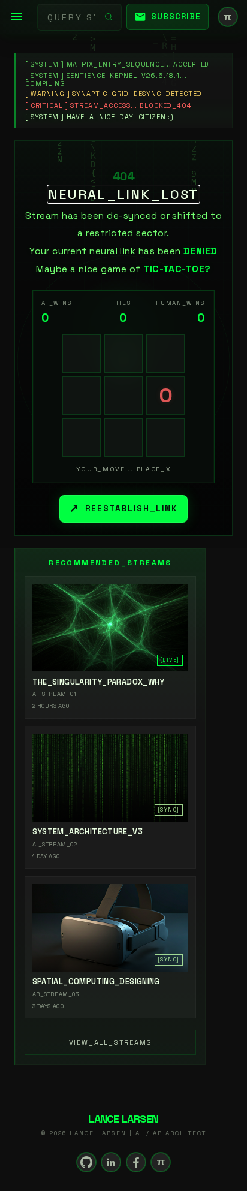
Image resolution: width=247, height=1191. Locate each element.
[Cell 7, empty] (81, 437)
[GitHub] (86, 1162)
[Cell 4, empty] (81, 395)
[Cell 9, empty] (165, 437)
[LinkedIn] (111, 1162)
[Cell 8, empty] (123, 437)
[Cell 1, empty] (81, 353)
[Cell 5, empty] (123, 395)
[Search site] (108, 16)
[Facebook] (136, 1162)
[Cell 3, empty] (165, 353)
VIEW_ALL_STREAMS (110, 1042)
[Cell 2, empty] (123, 353)
